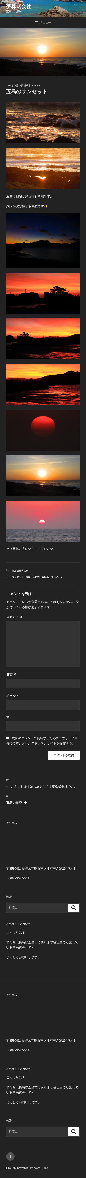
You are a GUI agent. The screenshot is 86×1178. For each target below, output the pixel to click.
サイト (11, 717)
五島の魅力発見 (20, 570)
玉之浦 (36, 577)
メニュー (45, 22)
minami (36, 85)
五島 (28, 577)
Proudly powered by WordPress (27, 1167)
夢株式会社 (18, 6)
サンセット (18, 577)
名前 (11, 674)
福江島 (45, 577)
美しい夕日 (57, 577)
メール (13, 695)
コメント (14, 616)
